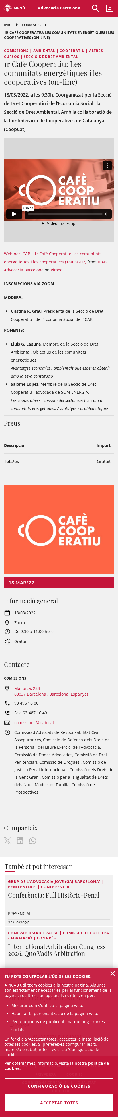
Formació (31, 24)
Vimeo (56, 270)
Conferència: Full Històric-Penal (53, 895)
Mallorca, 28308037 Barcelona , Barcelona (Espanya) (51, 691)
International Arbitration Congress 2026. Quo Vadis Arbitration (57, 950)
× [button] (113, 973)
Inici (8, 24)
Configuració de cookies (59, 1086)
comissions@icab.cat (34, 722)
